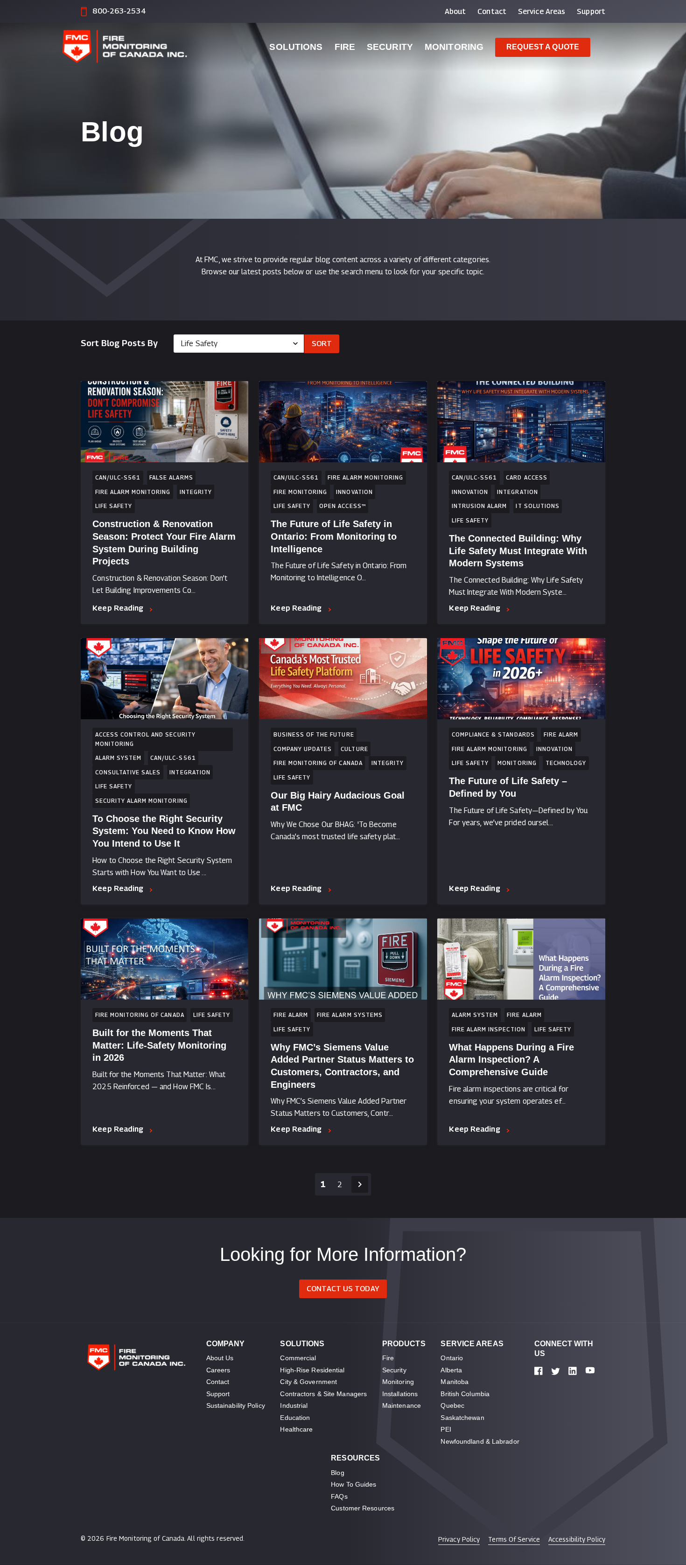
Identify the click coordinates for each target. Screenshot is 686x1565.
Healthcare (296, 1429)
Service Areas (541, 11)
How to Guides (353, 1484)
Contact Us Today (343, 1288)
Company (225, 1344)
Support (591, 11)
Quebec (452, 1405)
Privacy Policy (459, 1539)
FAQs (339, 1496)
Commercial (298, 1358)
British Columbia (465, 1394)
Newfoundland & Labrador (480, 1441)
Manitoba (455, 1381)
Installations (400, 1394)
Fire (345, 47)
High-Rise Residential (312, 1370)
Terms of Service (514, 1539)
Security (390, 47)
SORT (322, 343)
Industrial (294, 1405)
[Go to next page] (359, 1184)
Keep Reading (117, 608)
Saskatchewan (462, 1417)
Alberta (451, 1370)
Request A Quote (542, 47)
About (455, 11)
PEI (446, 1429)
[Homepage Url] (151, 47)
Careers (218, 1370)
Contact (491, 11)
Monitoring (454, 47)
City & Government (308, 1381)
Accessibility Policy (576, 1539)
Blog (337, 1472)
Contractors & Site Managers (323, 1394)
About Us (220, 1358)
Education (295, 1417)
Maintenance (401, 1405)
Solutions (295, 47)
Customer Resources (362, 1508)
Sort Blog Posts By (119, 343)
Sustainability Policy (235, 1405)
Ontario (452, 1358)
